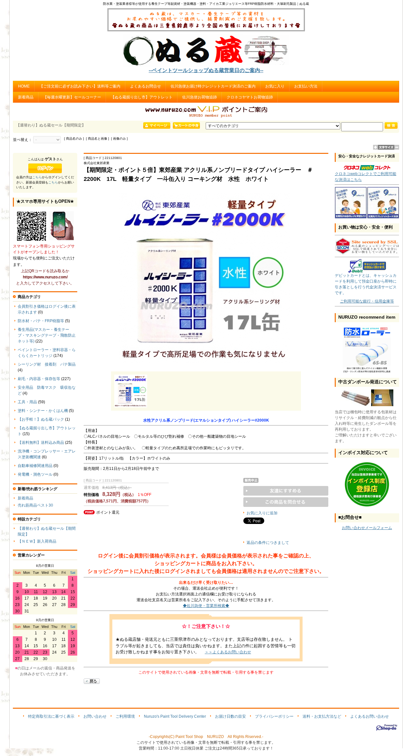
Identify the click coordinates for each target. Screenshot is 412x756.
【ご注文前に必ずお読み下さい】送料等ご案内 (79, 86)
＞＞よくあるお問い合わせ (228, 652)
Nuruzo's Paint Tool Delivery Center (175, 716)
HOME (24, 86)
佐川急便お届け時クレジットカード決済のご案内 (213, 86)
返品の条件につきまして (268, 542)
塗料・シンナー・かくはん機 (43, 410)
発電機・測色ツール (35, 474)
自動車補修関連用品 (35, 465)
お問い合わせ (95, 716)
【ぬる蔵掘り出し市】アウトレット (142, 97)
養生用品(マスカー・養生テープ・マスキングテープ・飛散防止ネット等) (47, 335)
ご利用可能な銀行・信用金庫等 (367, 301)
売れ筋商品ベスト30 (35, 505)
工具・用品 (27, 402)
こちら (37, 177)
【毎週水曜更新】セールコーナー (72, 97)
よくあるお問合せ (145, 86)
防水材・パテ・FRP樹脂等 (41, 321)
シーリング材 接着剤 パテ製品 (47, 364)
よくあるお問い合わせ (369, 716)
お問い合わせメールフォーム (367, 528)
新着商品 (25, 97)
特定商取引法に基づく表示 (51, 716)
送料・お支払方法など (322, 716)
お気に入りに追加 (262, 513)
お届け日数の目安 (230, 716)
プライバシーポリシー (274, 716)
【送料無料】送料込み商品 (41, 442)
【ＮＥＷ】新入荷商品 (37, 541)
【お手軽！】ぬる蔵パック (41, 419)
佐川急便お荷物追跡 (199, 97)
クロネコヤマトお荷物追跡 (250, 97)
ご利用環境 (125, 716)
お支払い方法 (305, 86)
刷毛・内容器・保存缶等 (39, 379)
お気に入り (275, 86)
